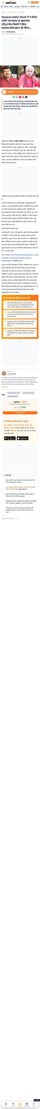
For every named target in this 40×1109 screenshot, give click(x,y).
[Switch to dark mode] (28, 2)
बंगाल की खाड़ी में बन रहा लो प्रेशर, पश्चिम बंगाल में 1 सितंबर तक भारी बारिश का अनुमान (20, 495)
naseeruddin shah (14, 393)
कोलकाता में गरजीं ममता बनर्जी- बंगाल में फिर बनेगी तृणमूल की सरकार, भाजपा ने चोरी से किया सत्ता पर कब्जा (19, 510)
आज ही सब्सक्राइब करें (20, 413)
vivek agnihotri (12, 396)
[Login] (20, 1104)
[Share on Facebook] (17, 97)
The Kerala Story (28, 393)
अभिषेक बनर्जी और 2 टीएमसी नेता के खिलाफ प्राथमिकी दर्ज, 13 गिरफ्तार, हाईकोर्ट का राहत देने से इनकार (21, 502)
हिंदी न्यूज (14, 430)
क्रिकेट (6, 428)
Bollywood (21, 12)
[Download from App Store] (22, 438)
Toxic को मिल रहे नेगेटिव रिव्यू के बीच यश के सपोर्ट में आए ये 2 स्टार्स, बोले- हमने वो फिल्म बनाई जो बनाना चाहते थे (21, 314)
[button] (20, 76)
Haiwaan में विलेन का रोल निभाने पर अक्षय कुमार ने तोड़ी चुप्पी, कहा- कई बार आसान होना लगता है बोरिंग (21, 333)
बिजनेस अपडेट (24, 425)
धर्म (31, 425)
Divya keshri (10, 32)
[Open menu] (3, 2)
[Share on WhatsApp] (14, 97)
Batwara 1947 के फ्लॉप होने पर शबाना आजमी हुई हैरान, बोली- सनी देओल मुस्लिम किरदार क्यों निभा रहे (20, 323)
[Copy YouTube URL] (20, 97)
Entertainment (12, 12)
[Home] (11, 2)
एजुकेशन (9, 425)
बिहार (11, 7)
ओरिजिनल (33, 7)
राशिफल (12, 428)
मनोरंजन (16, 425)
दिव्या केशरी (13, 374)
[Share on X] (26, 97)
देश (5, 425)
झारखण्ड (6, 7)
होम (2, 7)
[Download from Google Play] (10, 438)
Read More (5, 387)
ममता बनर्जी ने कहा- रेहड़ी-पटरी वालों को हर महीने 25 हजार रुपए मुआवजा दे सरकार (20, 481)
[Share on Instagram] (23, 97)
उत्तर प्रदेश (17, 7)
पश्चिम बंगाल (24, 7)
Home (3, 12)
